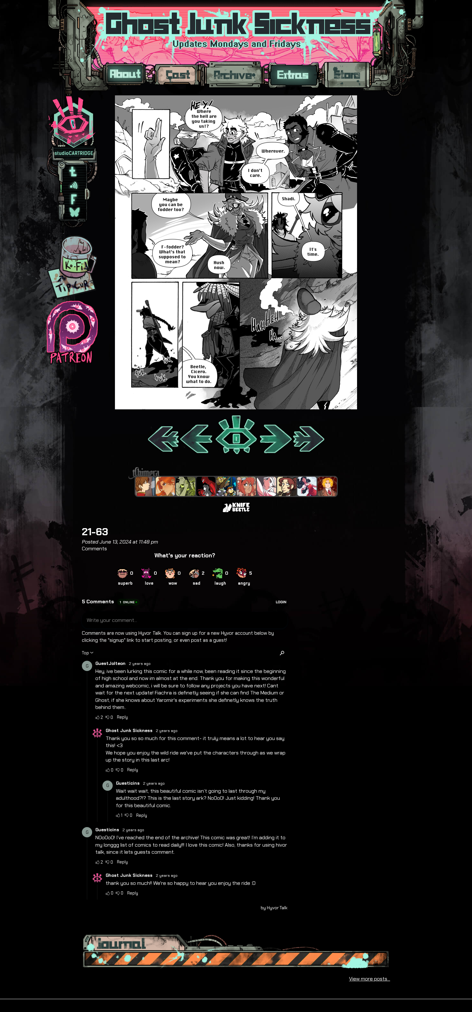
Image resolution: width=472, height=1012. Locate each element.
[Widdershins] (286, 486)
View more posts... (369, 978)
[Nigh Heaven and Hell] (205, 486)
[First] (163, 435)
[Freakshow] (145, 486)
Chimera (232, 473)
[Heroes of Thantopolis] (226, 486)
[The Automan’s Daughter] (246, 486)
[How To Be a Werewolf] (307, 486)
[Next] (275, 435)
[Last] (309, 435)
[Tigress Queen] (165, 486)
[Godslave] (266, 486)
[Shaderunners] (185, 486)
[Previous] (197, 435)
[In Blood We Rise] (327, 486)
